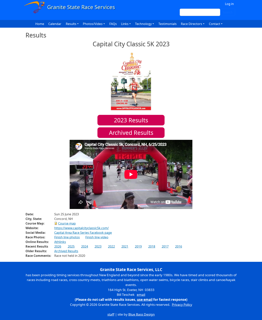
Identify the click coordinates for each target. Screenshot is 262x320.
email (141, 294)
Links (125, 24)
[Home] (71, 7)
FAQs (113, 24)
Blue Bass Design (141, 314)
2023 (98, 246)
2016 (178, 246)
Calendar (54, 24)
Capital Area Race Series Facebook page (83, 232)
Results (131, 120)
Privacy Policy (182, 304)
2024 (84, 246)
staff (110, 314)
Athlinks (60, 242)
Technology (143, 24)
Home (39, 24)
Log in (229, 4)
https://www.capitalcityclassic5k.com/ (81, 228)
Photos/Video (93, 24)
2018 (151, 246)
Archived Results (131, 133)
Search (228, 12)
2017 (165, 246)
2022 (111, 246)
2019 (138, 246)
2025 (71, 246)
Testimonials (167, 24)
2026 (57, 246)
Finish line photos (67, 237)
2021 (124, 246)
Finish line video (96, 237)
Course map (67, 223)
